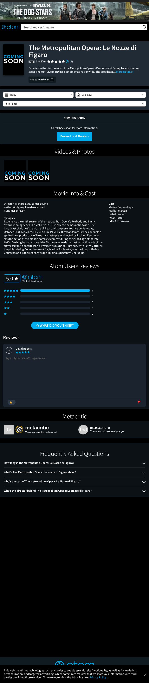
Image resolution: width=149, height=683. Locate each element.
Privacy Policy (98, 677)
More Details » (125, 71)
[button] (38, 95)
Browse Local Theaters (74, 136)
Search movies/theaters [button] (39, 27)
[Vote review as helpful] (12, 402)
